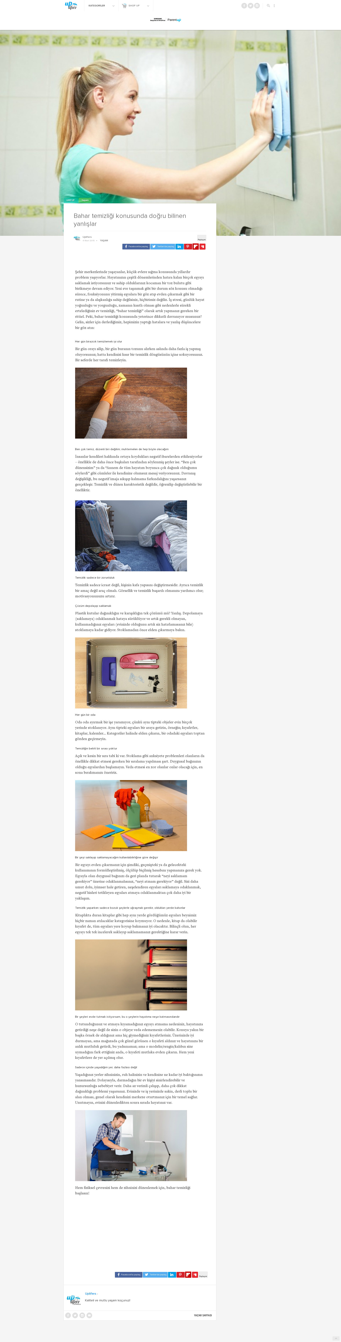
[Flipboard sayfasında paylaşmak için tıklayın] (196, 246)
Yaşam (85, 200)
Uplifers (87, 237)
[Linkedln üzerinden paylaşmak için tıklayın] (179, 246)
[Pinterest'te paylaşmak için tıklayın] (188, 246)
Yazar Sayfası (203, 1315)
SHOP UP (134, 5)
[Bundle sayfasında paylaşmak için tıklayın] (202, 246)
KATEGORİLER (97, 5)
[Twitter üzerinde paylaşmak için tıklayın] (162, 246)
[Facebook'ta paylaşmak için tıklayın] (136, 246)
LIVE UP (71, 200)
